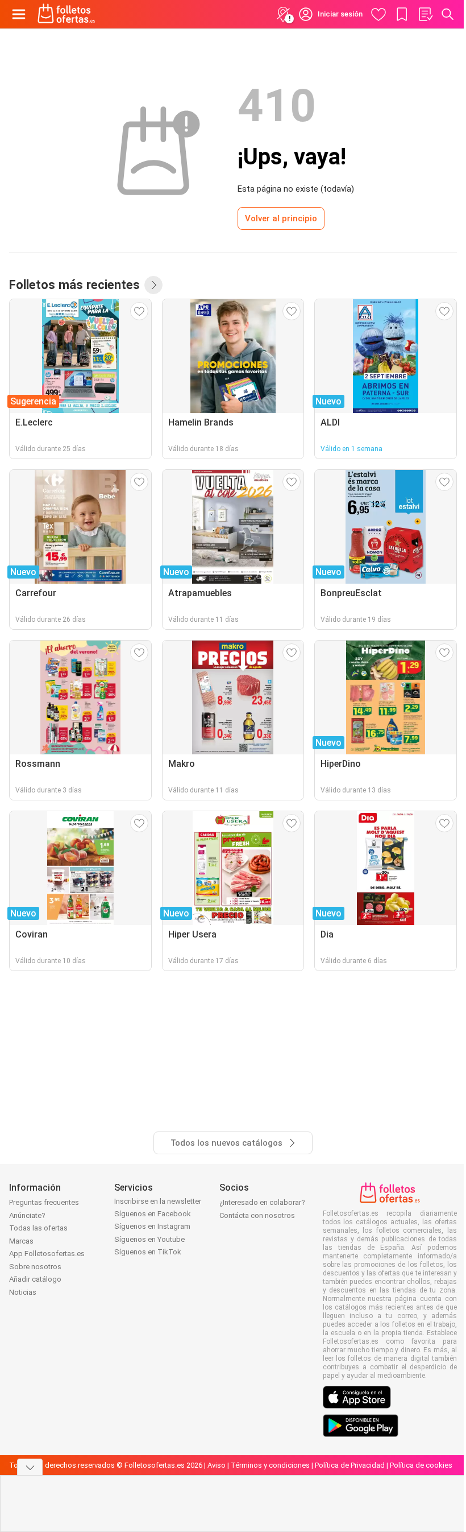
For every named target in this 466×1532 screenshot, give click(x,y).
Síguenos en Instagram (152, 1226)
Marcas (21, 1241)
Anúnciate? (27, 1215)
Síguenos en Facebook (152, 1213)
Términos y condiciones (270, 1465)
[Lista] (425, 14)
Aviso (216, 1465)
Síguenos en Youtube (149, 1239)
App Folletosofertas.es (47, 1253)
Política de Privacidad (350, 1465)
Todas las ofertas (38, 1228)
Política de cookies (421, 1465)
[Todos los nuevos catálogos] (153, 285)
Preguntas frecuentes (44, 1202)
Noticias (22, 1292)
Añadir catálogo (35, 1279)
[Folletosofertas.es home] (66, 14)
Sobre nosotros (35, 1266)
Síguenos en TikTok (147, 1252)
